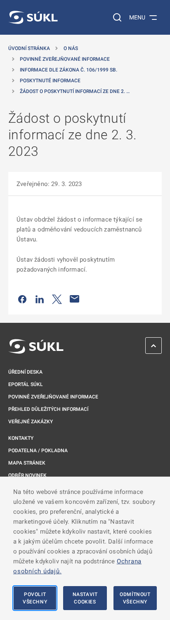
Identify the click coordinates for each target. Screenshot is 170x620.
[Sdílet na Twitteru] (57, 299)
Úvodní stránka (29, 48)
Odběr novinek (27, 475)
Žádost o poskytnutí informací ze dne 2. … (75, 91)
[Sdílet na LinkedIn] (39, 299)
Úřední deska (25, 372)
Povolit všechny (35, 598)
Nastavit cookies (85, 598)
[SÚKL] (33, 17)
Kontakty (20, 438)
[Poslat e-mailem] (74, 299)
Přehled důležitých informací (48, 409)
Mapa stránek (26, 463)
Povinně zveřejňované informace (65, 59)
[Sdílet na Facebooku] (22, 299)
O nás (71, 48)
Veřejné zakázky (30, 421)
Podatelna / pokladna (38, 450)
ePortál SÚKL (25, 384)
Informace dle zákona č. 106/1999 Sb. (68, 70)
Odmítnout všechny (135, 598)
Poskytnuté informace (50, 80)
